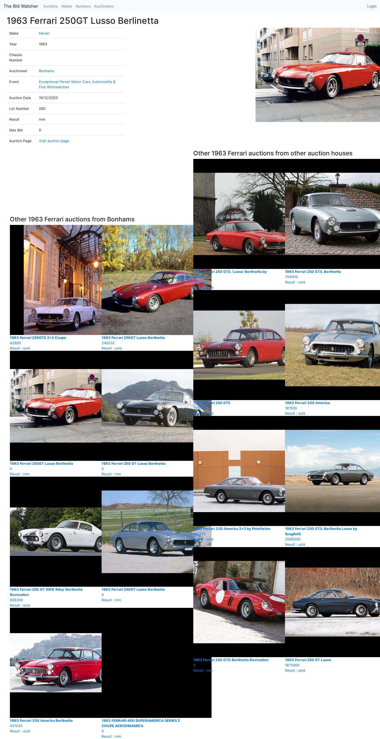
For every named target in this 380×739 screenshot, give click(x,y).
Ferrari (44, 33)
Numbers (83, 6)
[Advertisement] (98, 182)
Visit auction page (54, 141)
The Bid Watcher (21, 6)
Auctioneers (104, 6)
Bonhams (46, 71)
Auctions (50, 6)
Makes (66, 6)
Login (371, 6)
